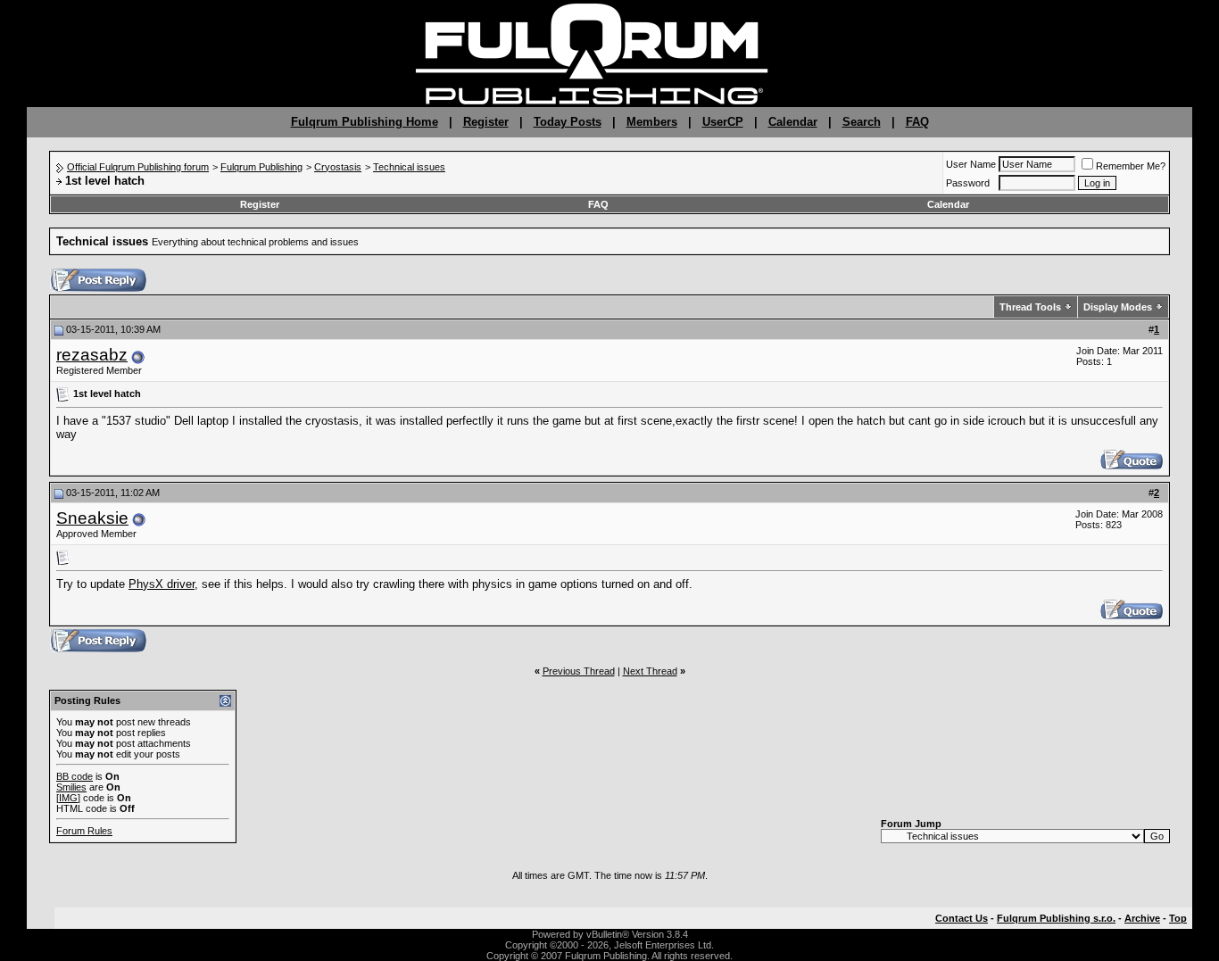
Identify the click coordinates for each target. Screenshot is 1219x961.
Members (651, 121)
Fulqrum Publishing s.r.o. (1056, 918)
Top (1178, 918)
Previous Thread (579, 671)
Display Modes (1117, 307)
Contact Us (961, 918)
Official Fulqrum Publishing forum (138, 167)
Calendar (792, 121)
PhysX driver (162, 584)
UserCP (722, 121)
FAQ (917, 121)
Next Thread (650, 671)
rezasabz (92, 354)
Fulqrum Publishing (261, 167)
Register (486, 121)
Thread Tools (1030, 307)
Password (968, 183)
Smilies (71, 787)
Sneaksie (92, 518)
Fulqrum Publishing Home (364, 121)
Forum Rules (84, 830)
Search (861, 121)
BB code (74, 776)
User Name (971, 164)
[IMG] (68, 797)
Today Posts (567, 121)
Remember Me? (1130, 166)
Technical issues (409, 167)
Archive (1142, 918)
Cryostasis (337, 167)
